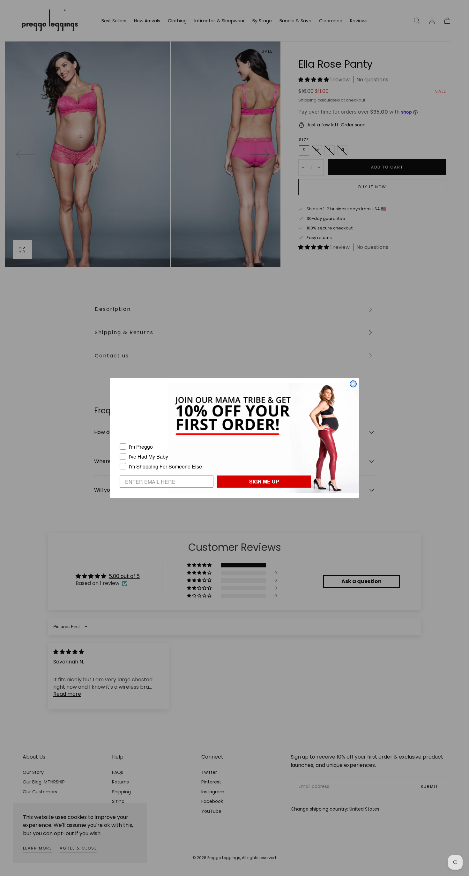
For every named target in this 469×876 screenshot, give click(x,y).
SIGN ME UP (264, 481)
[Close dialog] (353, 384)
